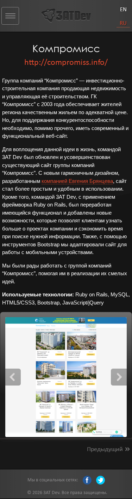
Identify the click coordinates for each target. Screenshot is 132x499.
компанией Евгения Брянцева (77, 181)
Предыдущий (105, 449)
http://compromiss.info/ (66, 62)
